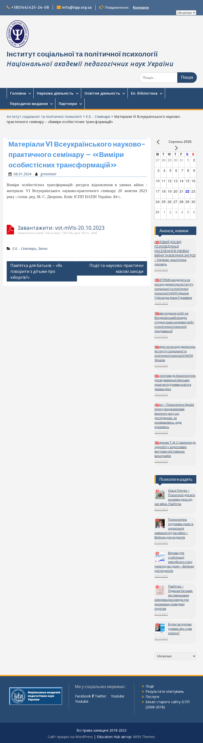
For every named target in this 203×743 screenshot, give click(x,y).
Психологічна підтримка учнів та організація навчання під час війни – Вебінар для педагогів (173, 528)
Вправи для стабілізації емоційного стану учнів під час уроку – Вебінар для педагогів (174, 562)
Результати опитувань (165, 691)
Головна (18, 93)
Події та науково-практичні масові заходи (116, 268)
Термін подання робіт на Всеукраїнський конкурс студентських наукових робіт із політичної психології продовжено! (174, 322)
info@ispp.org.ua (77, 7)
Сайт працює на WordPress (70, 736)
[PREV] (159, 142)
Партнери (68, 103)
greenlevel (48, 174)
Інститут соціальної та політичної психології (82, 54)
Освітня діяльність (102, 93)
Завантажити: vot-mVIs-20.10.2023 (61, 228)
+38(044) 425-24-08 (30, 7)
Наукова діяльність (55, 93)
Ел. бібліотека (144, 93)
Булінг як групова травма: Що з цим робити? (180, 628)
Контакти (141, 7)
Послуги (152, 696)
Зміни (43, 248)
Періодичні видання (29, 103)
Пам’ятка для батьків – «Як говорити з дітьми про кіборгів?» (36, 271)
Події (150, 686)
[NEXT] (175, 148)
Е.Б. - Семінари (98, 116)
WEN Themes (144, 736)
